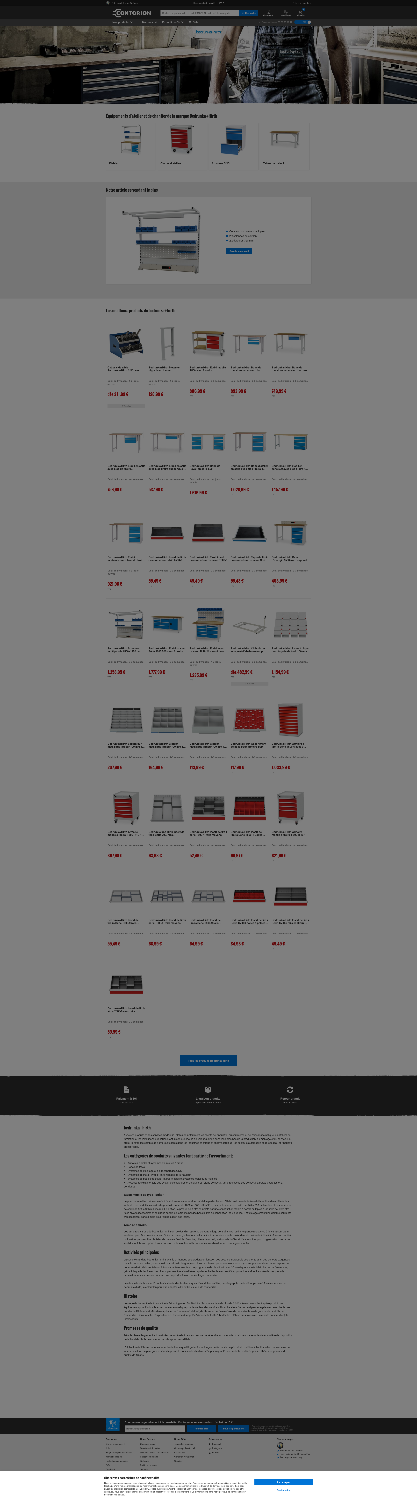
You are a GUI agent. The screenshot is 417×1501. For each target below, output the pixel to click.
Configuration (283, 1490)
